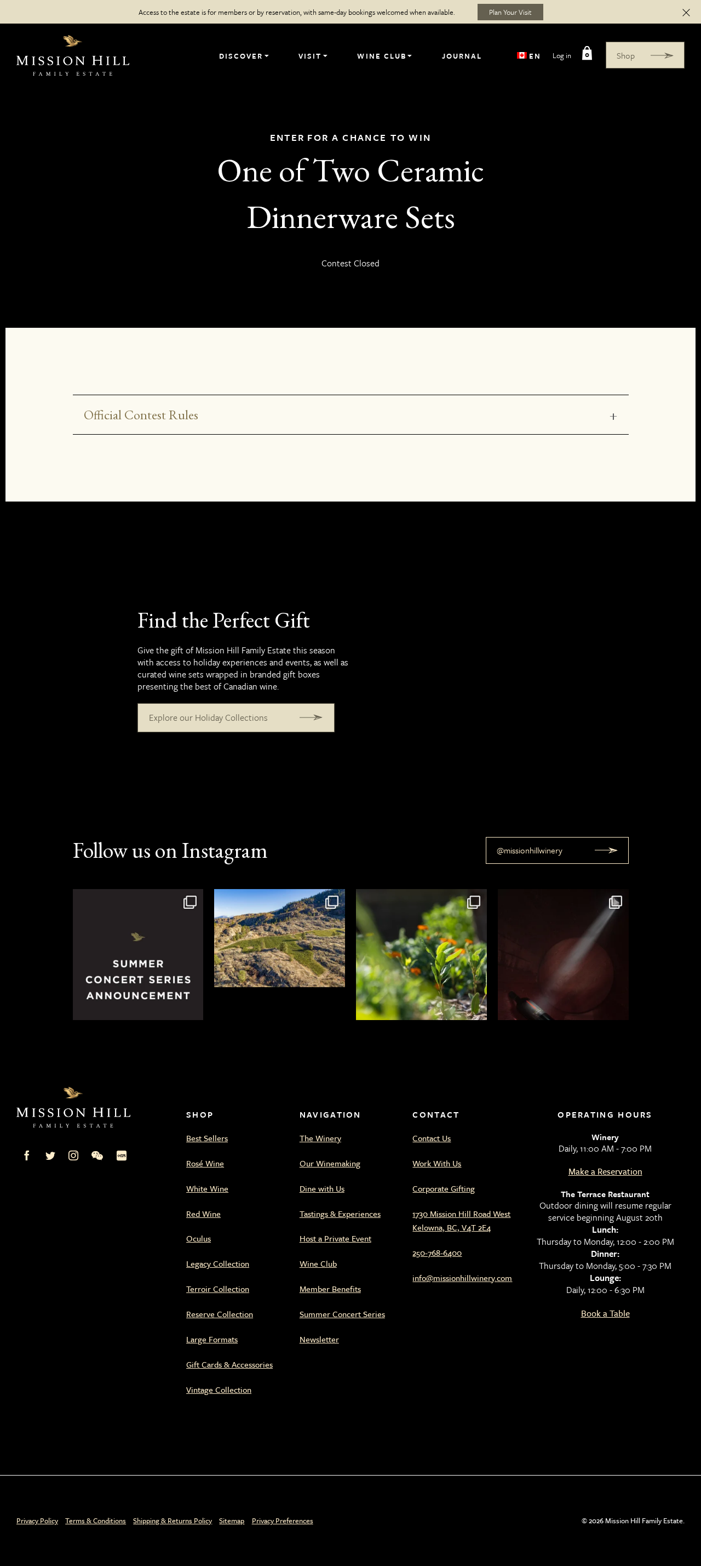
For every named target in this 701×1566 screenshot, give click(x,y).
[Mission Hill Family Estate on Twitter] (50, 1155)
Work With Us (436, 1163)
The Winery (320, 1138)
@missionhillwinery (529, 850)
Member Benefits (330, 1289)
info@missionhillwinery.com (462, 1278)
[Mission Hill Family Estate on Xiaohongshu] (122, 1155)
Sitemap (231, 1520)
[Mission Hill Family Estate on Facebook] (27, 1155)
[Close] (686, 12)
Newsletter (319, 1339)
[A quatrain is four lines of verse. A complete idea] (563, 954)
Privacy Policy (37, 1520)
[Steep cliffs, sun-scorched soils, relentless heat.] (279, 954)
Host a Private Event (335, 1238)
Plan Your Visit (510, 12)
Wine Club (381, 55)
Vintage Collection (218, 1389)
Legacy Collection (217, 1263)
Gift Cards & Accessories (229, 1364)
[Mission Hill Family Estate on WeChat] (97, 1155)
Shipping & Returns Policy (172, 1520)
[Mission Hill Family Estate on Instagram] (73, 1155)
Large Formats (212, 1339)
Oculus (198, 1238)
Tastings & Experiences (340, 1214)
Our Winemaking (330, 1163)
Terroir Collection (217, 1289)
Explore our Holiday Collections (208, 717)
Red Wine (203, 1214)
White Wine (207, 1188)
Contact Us (431, 1138)
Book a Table (605, 1313)
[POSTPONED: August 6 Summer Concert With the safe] (138, 954)
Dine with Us (322, 1188)
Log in (562, 55)
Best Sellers (207, 1138)
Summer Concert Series (342, 1314)
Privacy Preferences (282, 1520)
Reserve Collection (219, 1314)
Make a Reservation (605, 1171)
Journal (462, 55)
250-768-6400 (437, 1252)
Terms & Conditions (95, 1520)
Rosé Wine (205, 1163)
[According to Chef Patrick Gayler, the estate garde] (421, 954)
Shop (626, 55)
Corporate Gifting (443, 1188)
